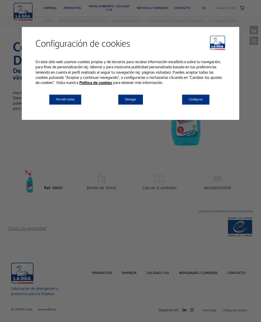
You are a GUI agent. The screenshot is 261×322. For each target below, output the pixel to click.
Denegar (130, 99)
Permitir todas (65, 99)
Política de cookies (95, 83)
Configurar (196, 99)
